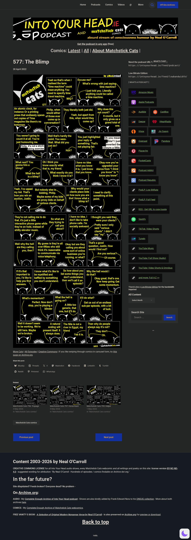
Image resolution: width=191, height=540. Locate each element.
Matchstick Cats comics (26, 423)
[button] (185, 534)
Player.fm (143, 151)
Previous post (26, 437)
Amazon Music (146, 92)
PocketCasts (145, 160)
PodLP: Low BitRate (148, 190)
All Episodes (31, 351)
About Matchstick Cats (115, 50)
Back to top (95, 522)
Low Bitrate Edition (149, 287)
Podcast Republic (147, 180)
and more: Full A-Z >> (149, 277)
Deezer (142, 121)
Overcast (143, 141)
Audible (142, 112)
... (153, 329)
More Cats (18, 351)
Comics (109, 4)
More (140, 4)
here (24, 502)
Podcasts (95, 4)
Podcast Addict (146, 170)
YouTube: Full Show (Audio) (152, 258)
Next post (108, 437)
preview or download (150, 514)
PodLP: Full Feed (147, 199)
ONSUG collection (145, 499)
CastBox (164, 112)
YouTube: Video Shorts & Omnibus (155, 268)
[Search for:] (147, 317)
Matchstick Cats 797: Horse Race (64, 406)
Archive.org (28, 493)
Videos (121, 4)
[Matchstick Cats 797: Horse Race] (67, 395)
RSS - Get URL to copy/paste (153, 209)
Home (83, 4)
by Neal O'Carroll (93, 514)
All (86, 50)
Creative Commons (47, 351)
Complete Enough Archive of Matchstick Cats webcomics (55, 508)
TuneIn (142, 238)
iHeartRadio (165, 121)
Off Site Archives (167, 5)
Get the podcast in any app (92, 44)
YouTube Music (146, 248)
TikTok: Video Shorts (149, 229)
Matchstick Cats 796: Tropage (26, 406)
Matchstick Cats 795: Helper (99, 406)
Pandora (165, 141)
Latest (74, 50)
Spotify (142, 219)
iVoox (141, 131)
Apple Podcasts (146, 102)
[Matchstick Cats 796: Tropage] (30, 395)
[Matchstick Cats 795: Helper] (104, 395)
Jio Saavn (163, 131)
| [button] (153, 63)
